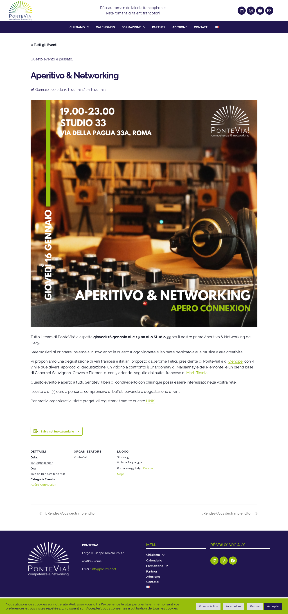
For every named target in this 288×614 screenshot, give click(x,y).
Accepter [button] (273, 606)
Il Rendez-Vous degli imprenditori (70, 513)
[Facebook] (260, 11)
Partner (159, 27)
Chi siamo (77, 27)
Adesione (179, 27)
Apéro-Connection (43, 484)
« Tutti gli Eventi (44, 45)
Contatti (201, 27)
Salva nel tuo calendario (57, 431)
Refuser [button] (255, 606)
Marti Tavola (196, 372)
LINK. (150, 401)
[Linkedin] (242, 11)
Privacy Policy (208, 606)
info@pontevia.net (104, 569)
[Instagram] (251, 11)
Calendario (105, 27)
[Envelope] (269, 11)
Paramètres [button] (233, 606)
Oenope (235, 361)
